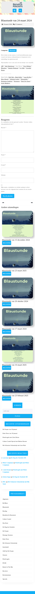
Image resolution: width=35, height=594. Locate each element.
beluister (7, 243)
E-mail (3, 165)
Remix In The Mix (8, 567)
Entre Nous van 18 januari (10, 433)
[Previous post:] (9, 202)
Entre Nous (6, 539)
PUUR (4, 563)
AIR (2, 66)
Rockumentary (7, 575)
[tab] (14, 10)
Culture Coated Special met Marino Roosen (15, 441)
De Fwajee (6, 531)
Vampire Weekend (13, 68)
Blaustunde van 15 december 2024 (16, 240)
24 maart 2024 (8, 24)
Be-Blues (5, 503)
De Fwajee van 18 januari (10, 429)
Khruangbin (24, 79)
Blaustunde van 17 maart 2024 (14, 329)
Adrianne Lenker (14, 79)
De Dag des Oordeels (9, 527)
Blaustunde (13, 50)
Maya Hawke (5, 79)
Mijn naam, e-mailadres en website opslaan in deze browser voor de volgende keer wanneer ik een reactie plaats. (16, 189)
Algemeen (5, 499)
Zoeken (17, 405)
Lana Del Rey (27, 77)
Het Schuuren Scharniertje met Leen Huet (14, 445)
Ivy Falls (22, 68)
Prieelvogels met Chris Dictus (11, 437)
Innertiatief (6, 547)
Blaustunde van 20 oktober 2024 (15, 301)
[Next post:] (26, 202)
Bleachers (4, 68)
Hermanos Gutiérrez (6, 81)
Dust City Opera (25, 81)
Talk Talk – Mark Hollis (15, 77)
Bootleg (5, 511)
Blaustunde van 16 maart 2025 (14, 365)
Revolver (5, 571)
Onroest (5, 555)
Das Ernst (5, 523)
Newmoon (17, 81)
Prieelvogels (6, 559)
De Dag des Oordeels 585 (18, 458)
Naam (3, 155)
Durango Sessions (8, 535)
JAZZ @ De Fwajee (8, 551)
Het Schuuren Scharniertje (10, 543)
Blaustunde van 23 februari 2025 (15, 395)
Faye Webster (27, 66)
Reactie (3, 127)
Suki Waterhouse (9, 66)
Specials (5, 579)
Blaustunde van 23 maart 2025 (14, 270)
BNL (4, 482)
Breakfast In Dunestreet (9, 515)
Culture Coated (7, 519)
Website (3, 175)
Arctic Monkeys (5, 83)
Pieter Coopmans (8, 463)
